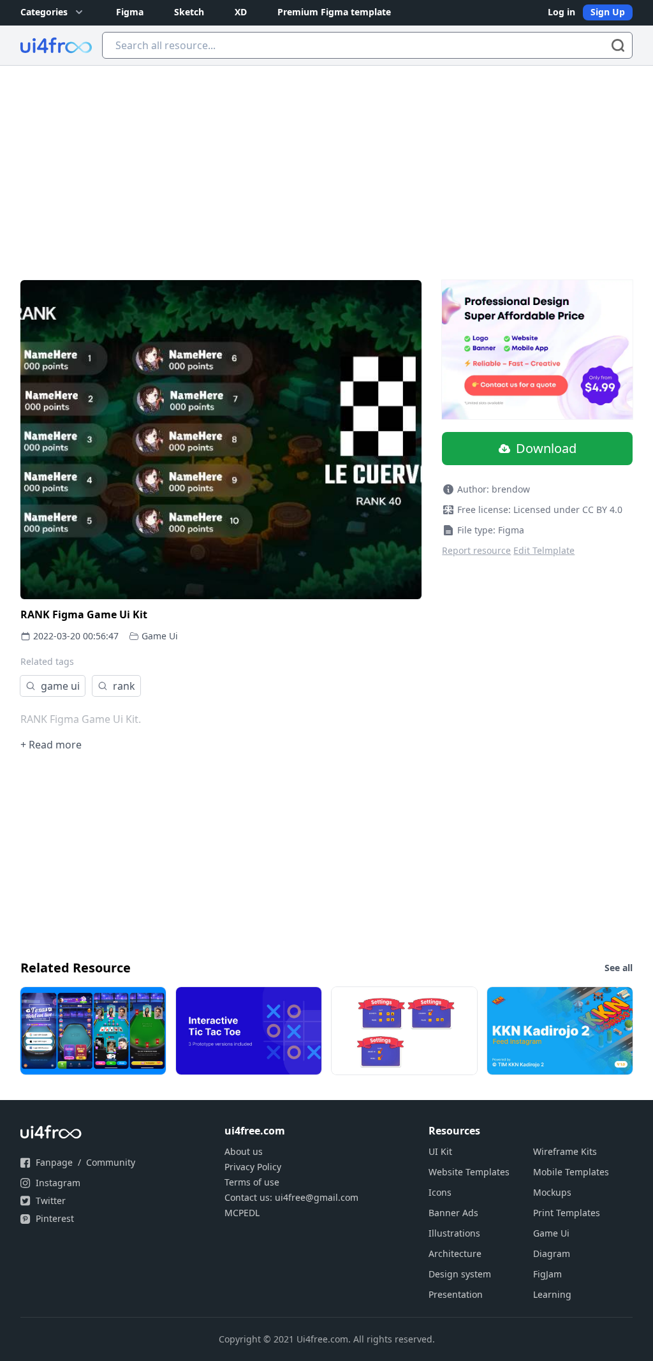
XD (241, 12)
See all (619, 968)
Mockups (552, 1192)
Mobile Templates (571, 1172)
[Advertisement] (326, 161)
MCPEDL (242, 1213)
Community (110, 1162)
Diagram (551, 1253)
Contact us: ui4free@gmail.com (291, 1197)
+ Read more (51, 745)
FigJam (547, 1274)
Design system (460, 1274)
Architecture (455, 1253)
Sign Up (608, 12)
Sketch (189, 12)
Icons (440, 1192)
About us (243, 1151)
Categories (44, 12)
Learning (552, 1294)
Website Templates (469, 1172)
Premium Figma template (334, 12)
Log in (561, 12)
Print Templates (566, 1213)
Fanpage (54, 1162)
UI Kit (440, 1151)
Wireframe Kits (565, 1151)
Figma (129, 12)
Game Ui (160, 636)
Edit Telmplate (544, 550)
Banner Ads (453, 1213)
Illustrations (454, 1233)
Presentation (456, 1294)
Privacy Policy (252, 1167)
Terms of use (251, 1182)
